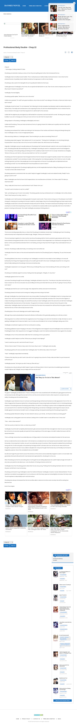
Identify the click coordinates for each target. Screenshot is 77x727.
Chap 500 (62, 578)
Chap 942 (62, 659)
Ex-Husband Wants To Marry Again (64, 572)
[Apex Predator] (55, 597)
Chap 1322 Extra (63, 629)
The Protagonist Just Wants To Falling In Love (65, 652)
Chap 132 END (63, 597)
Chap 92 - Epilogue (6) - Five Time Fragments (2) (64, 638)
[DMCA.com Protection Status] (38, 715)
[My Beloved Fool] (55, 681)
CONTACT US (48, 6)
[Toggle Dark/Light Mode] (72, 52)
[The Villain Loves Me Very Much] (55, 625)
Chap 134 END (63, 680)
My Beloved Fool (63, 678)
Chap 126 (62, 672)
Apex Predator (63, 595)
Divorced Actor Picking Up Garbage (64, 689)
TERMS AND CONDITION (35, 6)
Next (12, 60)
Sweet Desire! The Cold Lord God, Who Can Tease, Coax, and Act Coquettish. (65, 608)
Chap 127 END (63, 668)
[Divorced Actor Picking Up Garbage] (55, 691)
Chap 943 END (63, 655)
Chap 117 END (63, 586)
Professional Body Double (14, 52)
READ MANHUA (7, 14)
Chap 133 (62, 684)
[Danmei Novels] (12, 5)
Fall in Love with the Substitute (64, 665)
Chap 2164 (62, 616)
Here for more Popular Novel (63, 700)
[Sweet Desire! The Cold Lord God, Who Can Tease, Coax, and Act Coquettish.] (55, 609)
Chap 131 (62, 601)
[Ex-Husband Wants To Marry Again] (55, 574)
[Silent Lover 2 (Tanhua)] (55, 587)
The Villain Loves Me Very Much (65, 623)
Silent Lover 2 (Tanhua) (65, 584)
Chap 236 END (63, 691)
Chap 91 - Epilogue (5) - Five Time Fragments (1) (65, 645)
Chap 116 (62, 590)
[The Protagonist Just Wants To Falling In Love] (55, 654)
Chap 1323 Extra (63, 625)
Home (5, 52)
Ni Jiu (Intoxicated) (64, 635)
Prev (7, 60)
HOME (24, 6)
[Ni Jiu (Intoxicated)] (55, 638)
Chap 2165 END (63, 612)
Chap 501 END (63, 574)
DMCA (59, 719)
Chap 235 (62, 695)
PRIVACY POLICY (26, 719)
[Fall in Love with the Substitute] (55, 667)
